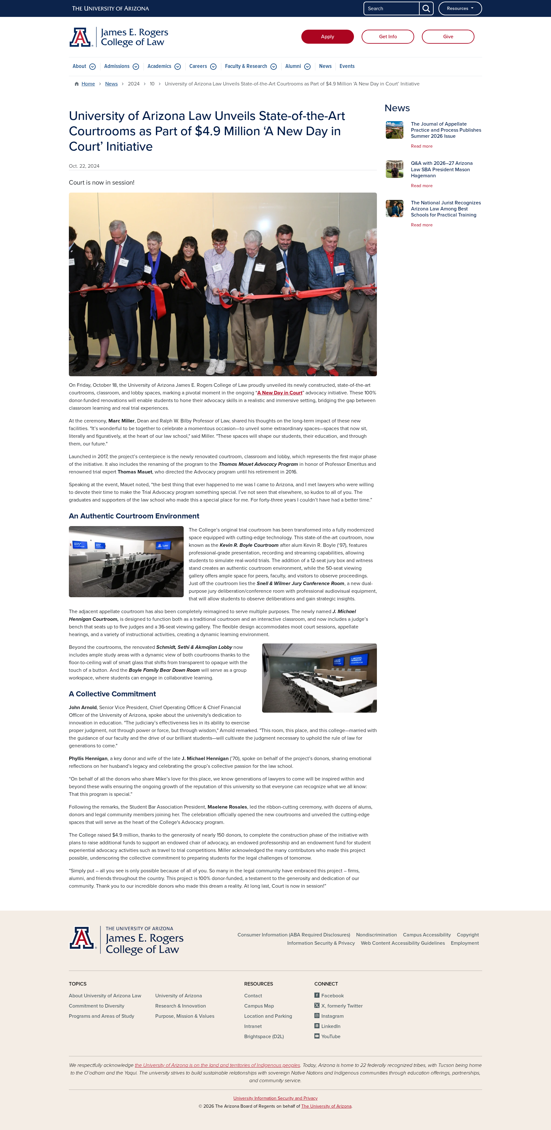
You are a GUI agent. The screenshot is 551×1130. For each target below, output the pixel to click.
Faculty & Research (246, 66)
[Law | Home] (135, 37)
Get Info (388, 36)
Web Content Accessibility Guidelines (403, 943)
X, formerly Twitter (342, 1006)
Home (88, 84)
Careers (198, 66)
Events (347, 66)
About (79, 66)
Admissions (116, 66)
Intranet (253, 1026)
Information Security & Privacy (321, 943)
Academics (159, 66)
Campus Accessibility (427, 935)
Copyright (468, 935)
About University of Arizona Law (105, 996)
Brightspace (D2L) (264, 1036)
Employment (465, 943)
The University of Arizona (326, 1106)
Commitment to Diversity (96, 1006)
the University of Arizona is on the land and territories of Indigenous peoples (217, 1065)
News (325, 66)
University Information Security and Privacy (275, 1098)
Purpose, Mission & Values (184, 1016)
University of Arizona (178, 996)
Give (448, 36)
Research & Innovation (180, 1006)
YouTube (331, 1036)
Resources (458, 8)
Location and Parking (268, 1016)
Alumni (293, 66)
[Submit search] (427, 8)
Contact (253, 996)
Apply (327, 36)
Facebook (332, 996)
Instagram (332, 1016)
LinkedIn (331, 1026)
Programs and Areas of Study (101, 1016)
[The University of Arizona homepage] (111, 9)
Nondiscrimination (376, 935)
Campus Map (259, 1006)
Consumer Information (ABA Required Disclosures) (294, 935)
